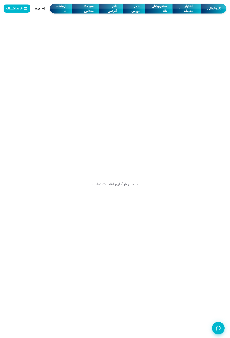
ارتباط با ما (61, 9)
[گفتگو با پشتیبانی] (218, 328)
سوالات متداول (89, 9)
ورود (37, 8)
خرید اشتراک (14, 8)
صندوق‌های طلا (159, 9)
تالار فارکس (112, 9)
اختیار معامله (188, 9)
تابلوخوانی (214, 8)
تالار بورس (135, 9)
